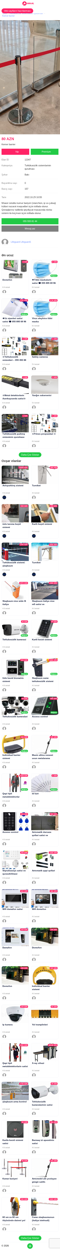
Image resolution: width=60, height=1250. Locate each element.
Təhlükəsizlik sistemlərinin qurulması (26, 13)
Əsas (4, 13)
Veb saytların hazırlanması (17, 10)
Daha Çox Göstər (30, 454)
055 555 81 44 (30, 221)
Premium (46, 151)
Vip (17, 151)
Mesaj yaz (30, 228)
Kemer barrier (8, 16)
